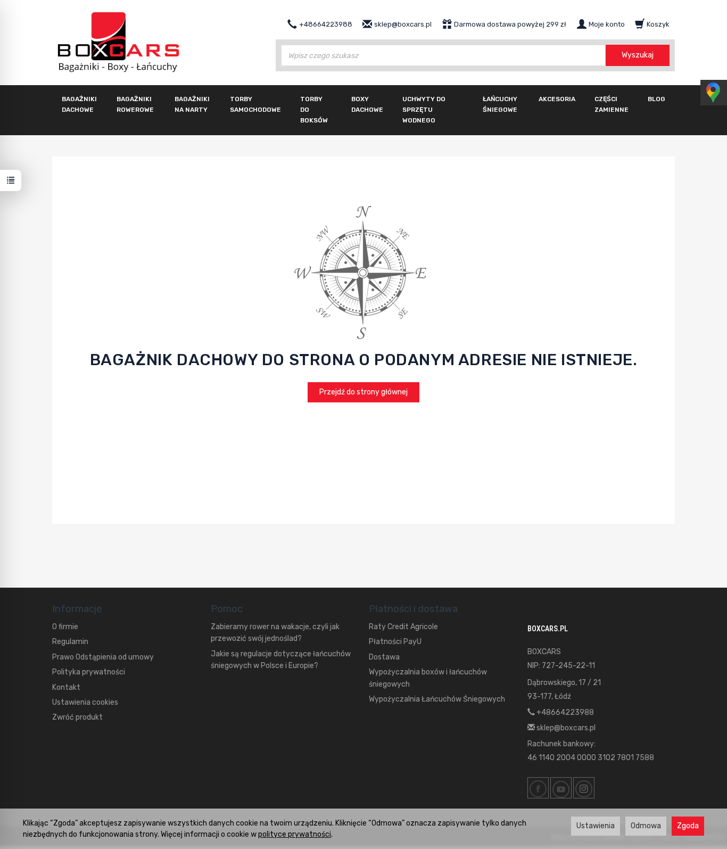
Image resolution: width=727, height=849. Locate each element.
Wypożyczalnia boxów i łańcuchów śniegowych (428, 677)
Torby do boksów (314, 109)
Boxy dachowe (367, 104)
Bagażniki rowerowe (135, 104)
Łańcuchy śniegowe (500, 104)
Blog (656, 99)
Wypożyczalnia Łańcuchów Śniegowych (437, 699)
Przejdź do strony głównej (363, 392)
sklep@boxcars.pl (565, 727)
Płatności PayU (395, 641)
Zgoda (688, 825)
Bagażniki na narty (192, 104)
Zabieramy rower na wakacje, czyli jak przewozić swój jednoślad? (275, 632)
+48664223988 (564, 712)
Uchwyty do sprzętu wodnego (423, 109)
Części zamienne (611, 104)
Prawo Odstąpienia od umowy (103, 657)
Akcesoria (557, 99)
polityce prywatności (294, 834)
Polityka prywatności (88, 672)
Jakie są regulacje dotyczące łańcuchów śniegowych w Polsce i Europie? (281, 659)
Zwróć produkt (77, 717)
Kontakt (66, 687)
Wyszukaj (638, 55)
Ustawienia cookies (85, 702)
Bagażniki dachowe (79, 104)
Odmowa (646, 825)
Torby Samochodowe (255, 104)
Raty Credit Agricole (403, 626)
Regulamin (70, 641)
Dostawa (384, 657)
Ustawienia (595, 825)
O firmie (65, 626)
